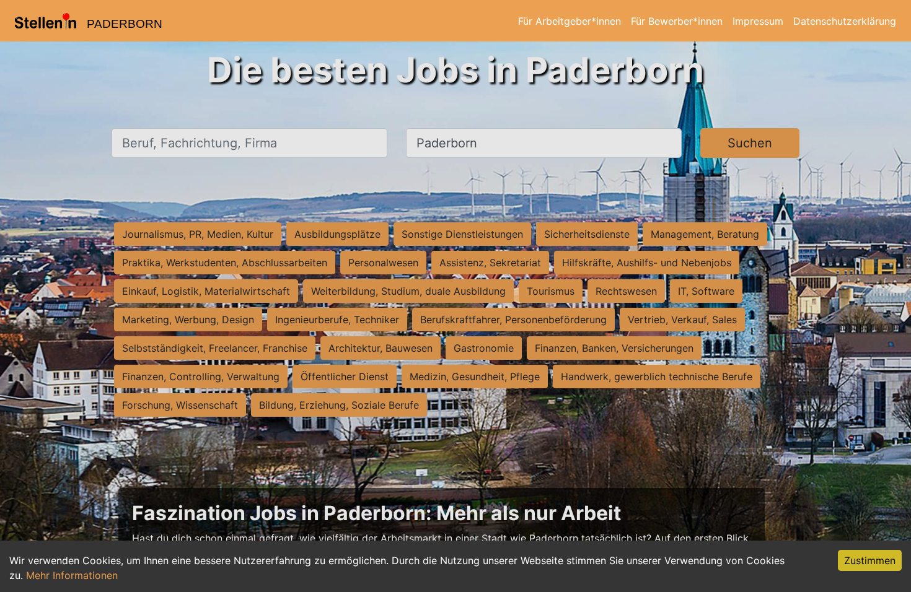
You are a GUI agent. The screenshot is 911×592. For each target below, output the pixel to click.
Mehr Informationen (72, 575)
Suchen (750, 143)
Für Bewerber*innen (677, 21)
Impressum (758, 21)
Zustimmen (870, 560)
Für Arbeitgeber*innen (569, 21)
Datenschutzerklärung (844, 21)
